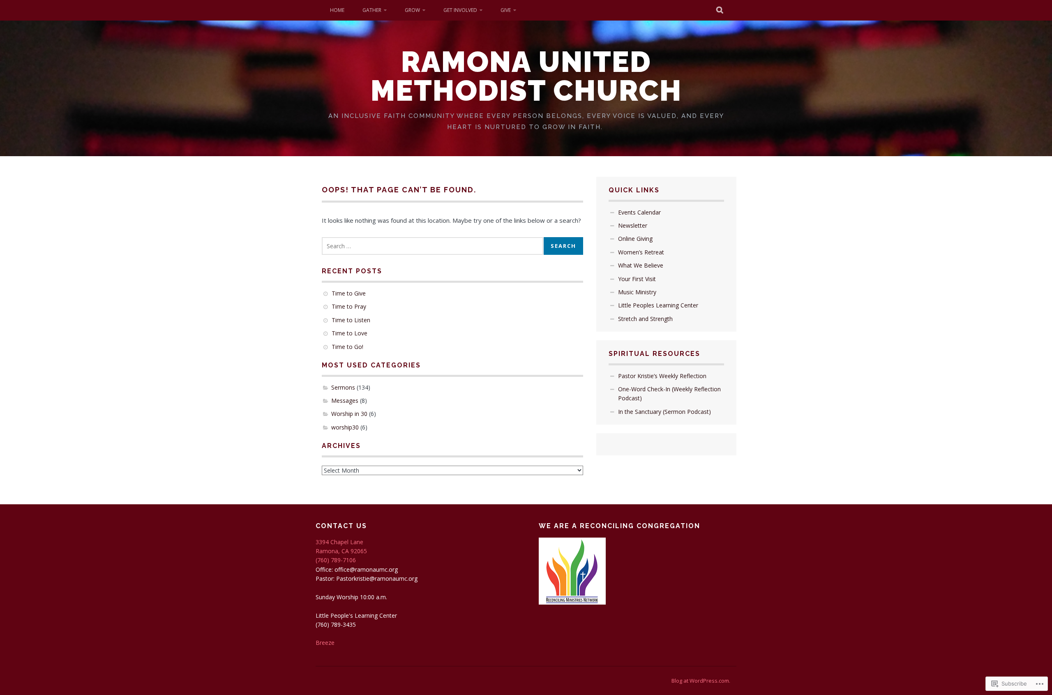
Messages (344, 400)
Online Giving (635, 238)
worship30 (345, 427)
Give (506, 10)
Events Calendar (639, 212)
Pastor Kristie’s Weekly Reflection (662, 376)
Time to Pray (349, 306)
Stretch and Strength (645, 319)
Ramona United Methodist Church (526, 76)
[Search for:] (432, 246)
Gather (371, 10)
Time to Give (349, 293)
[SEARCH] (720, 10)
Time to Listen (351, 320)
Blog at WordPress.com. (700, 680)
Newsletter (632, 225)
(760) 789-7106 (336, 560)
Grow (412, 10)
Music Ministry (637, 292)
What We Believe (640, 265)
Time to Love (349, 333)
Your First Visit (637, 279)
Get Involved (460, 10)
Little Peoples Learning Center (658, 305)
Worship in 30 (349, 414)
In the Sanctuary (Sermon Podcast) (664, 412)
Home (337, 10)
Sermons (343, 387)
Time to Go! (347, 347)
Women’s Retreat (641, 252)
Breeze (325, 643)
